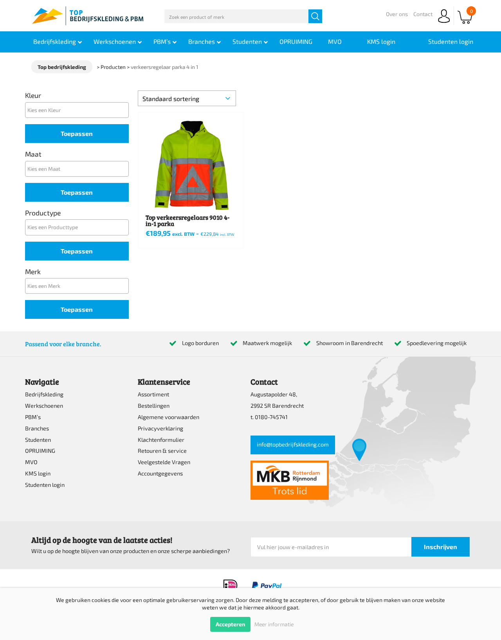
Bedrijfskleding (44, 394)
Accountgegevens (160, 473)
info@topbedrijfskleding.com (293, 444)
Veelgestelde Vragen (164, 462)
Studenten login (45, 484)
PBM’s (33, 417)
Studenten (38, 439)
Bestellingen (153, 405)
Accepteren (230, 624)
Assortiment (153, 394)
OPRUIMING (40, 450)
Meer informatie (274, 624)
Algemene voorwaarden (168, 417)
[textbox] (78, 110)
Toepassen (77, 133)
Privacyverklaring (160, 428)
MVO (31, 462)
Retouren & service (162, 450)
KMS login (37, 473)
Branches (37, 428)
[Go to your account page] (444, 23)
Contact (423, 14)
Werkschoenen (44, 405)
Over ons (397, 14)
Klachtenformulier (161, 439)
